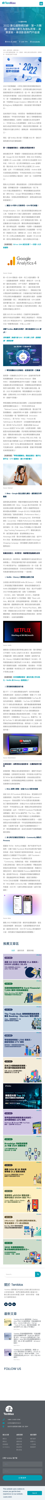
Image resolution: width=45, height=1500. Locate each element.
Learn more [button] (7, 1497)
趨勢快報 (23, 22)
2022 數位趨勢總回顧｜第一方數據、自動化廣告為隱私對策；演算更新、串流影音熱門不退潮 (22, 53)
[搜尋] (38, 1274)
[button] (41, 3)
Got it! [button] (34, 1493)
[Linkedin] (14, 1304)
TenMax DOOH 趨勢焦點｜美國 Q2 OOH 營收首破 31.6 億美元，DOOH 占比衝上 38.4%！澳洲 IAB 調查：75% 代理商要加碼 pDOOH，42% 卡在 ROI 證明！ (27, 1353)
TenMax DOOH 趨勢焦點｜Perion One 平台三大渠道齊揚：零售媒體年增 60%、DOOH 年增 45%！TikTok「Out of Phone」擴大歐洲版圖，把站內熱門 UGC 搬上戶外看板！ (27, 1323)
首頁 (4, 50)
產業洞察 (9, 50)
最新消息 (20, 950)
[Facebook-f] (6, 1304)
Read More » (17, 1329)
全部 (13, 950)
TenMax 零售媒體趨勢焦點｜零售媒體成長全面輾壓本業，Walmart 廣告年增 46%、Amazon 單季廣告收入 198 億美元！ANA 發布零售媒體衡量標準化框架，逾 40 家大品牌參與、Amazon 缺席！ (27, 1338)
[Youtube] (10, 1304)
